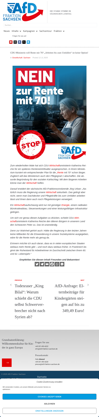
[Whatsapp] (57, 264)
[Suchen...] (50, 25)
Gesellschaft (17, 58)
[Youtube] (11, 42)
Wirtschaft (54, 165)
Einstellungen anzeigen (50, 411)
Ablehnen (49, 404)
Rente (60, 172)
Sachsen (26, 58)
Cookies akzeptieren (49, 397)
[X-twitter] (24, 42)
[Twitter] (37, 264)
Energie (65, 205)
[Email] (47, 264)
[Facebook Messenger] (62, 264)
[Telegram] (28, 42)
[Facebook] (19, 42)
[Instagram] (15, 42)
